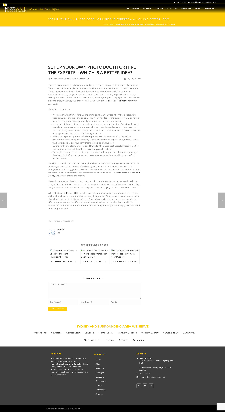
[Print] (125, 78)
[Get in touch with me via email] (59, 233)
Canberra (89, 333)
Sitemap (99, 394)
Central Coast (73, 333)
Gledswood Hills (92, 340)
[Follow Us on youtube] (151, 386)
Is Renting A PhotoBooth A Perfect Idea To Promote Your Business (125, 261)
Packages (147, 8)
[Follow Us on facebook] (139, 386)
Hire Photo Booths (55, 221)
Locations (158, 8)
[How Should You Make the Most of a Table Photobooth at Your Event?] (95, 254)
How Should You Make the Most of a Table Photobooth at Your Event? (95, 261)
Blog (98, 364)
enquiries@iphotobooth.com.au (203, 2)
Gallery (169, 8)
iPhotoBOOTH (73, 193)
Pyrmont (123, 340)
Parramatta (138, 340)
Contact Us (210, 8)
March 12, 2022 (70, 79)
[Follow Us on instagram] (145, 386)
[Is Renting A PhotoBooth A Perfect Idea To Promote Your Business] (125, 254)
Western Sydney (150, 333)
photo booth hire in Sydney (120, 101)
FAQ (176, 8)
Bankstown (189, 333)
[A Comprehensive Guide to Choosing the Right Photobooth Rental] (64, 254)
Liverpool (109, 340)
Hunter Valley (106, 333)
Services (198, 8)
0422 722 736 (181, 2)
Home (127, 8)
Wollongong (40, 333)
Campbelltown (170, 333)
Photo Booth (84, 79)
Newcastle (56, 333)
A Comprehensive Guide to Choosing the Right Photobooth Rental (64, 261)
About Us (136, 8)
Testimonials (187, 8)
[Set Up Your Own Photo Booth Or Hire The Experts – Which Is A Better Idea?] (94, 47)
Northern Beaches (127, 333)
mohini (54, 79)
